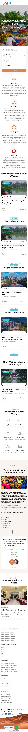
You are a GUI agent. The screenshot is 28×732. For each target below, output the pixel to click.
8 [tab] (16, 263)
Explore (22, 211)
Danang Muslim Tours (14, 312)
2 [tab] (8, 263)
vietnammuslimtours (21, 619)
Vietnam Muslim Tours (17, 710)
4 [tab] (11, 263)
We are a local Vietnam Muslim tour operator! (14, 471)
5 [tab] (12, 263)
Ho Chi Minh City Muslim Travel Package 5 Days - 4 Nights (12, 293)
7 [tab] (15, 263)
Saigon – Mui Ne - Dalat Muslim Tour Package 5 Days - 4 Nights (13, 390)
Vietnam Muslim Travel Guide (14, 581)
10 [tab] (19, 263)
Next (25, 197)
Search (15, 70)
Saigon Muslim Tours (14, 267)
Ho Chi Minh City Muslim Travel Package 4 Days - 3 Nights (12, 202)
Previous (2, 197)
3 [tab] (12, 308)
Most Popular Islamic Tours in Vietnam (14, 174)
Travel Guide (4, 607)
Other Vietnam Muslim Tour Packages (14, 363)
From (3, 254)
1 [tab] (12, 567)
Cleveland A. (14, 555)
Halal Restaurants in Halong (12, 610)
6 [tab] (15, 216)
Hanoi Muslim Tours (14, 221)
